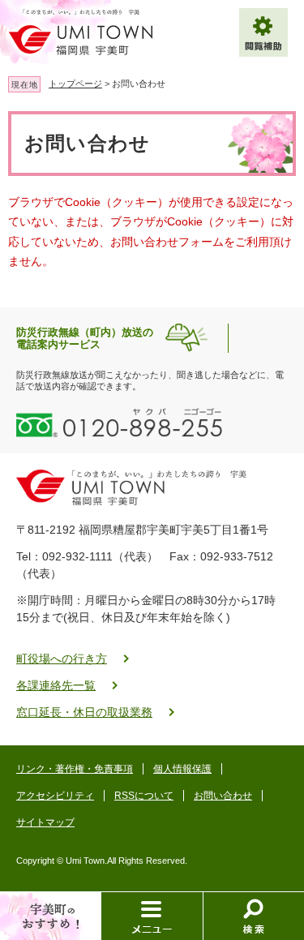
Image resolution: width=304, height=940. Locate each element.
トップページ (75, 83)
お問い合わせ (223, 795)
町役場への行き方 (61, 658)
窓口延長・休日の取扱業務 (84, 712)
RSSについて (143, 795)
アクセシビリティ (55, 795)
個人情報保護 (182, 769)
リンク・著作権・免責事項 (74, 769)
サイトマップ (45, 822)
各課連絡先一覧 (56, 685)
